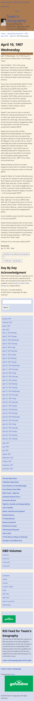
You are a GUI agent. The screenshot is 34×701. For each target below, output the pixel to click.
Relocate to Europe (9, 526)
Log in (17, 11)
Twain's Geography (16, 18)
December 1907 (7, 469)
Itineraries (26, 2)
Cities (4, 590)
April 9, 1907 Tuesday (9, 362)
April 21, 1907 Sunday (9, 406)
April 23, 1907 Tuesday (9, 413)
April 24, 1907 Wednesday (11, 417)
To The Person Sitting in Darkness (15, 537)
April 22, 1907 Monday (9, 410)
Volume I (5, 555)
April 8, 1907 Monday (9, 358)
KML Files (5, 594)
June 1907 (5, 447)
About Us (9, 2)
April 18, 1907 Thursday (10, 395)
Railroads (5, 598)
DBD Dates (18, 2)
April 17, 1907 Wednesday (11, 391)
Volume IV (6, 566)
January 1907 (6, 319)
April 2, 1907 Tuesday (9, 336)
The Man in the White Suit (12, 541)
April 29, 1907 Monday (9, 435)
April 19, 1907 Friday (9, 399)
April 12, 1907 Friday (9, 373)
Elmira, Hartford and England (13, 511)
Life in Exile (6, 533)
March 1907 (6, 326)
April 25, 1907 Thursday (10, 420)
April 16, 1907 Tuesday (9, 388)
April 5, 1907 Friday (8, 347)
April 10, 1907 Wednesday (11, 366)
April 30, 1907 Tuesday (9, 439)
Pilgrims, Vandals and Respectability (16, 504)
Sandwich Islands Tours (11, 497)
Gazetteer (6, 576)
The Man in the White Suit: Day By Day (16, 255)
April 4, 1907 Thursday (9, 344)
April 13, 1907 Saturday (10, 377)
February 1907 (7, 322)
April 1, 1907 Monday (9, 333)
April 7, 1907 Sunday (9, 355)
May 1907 (5, 443)
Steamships (6, 605)
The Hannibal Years (9, 478)
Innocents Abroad (9, 500)
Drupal (12, 674)
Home (3, 2)
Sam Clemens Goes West (11, 489)
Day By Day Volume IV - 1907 (17, 34)
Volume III (6, 562)
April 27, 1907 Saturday (10, 428)
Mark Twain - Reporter (10, 493)
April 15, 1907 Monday (9, 384)
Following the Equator (10, 530)
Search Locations (8, 601)
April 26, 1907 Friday (9, 424)
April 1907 (4, 36)
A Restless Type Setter (10, 482)
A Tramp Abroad (8, 519)
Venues (5, 583)
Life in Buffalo (7, 508)
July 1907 (5, 450)
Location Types (7, 587)
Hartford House (8, 515)
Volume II (5, 559)
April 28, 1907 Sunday (9, 431)
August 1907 (6, 454)
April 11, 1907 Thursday (10, 369)
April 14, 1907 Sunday (9, 380)
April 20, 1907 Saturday (10, 402)
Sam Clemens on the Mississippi (14, 486)
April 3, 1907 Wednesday (10, 340)
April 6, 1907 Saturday (9, 351)
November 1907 (7, 465)
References (5, 6)
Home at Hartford (9, 522)
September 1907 (7, 458)
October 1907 (7, 461)
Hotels (4, 579)
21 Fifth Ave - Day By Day (12, 261)
